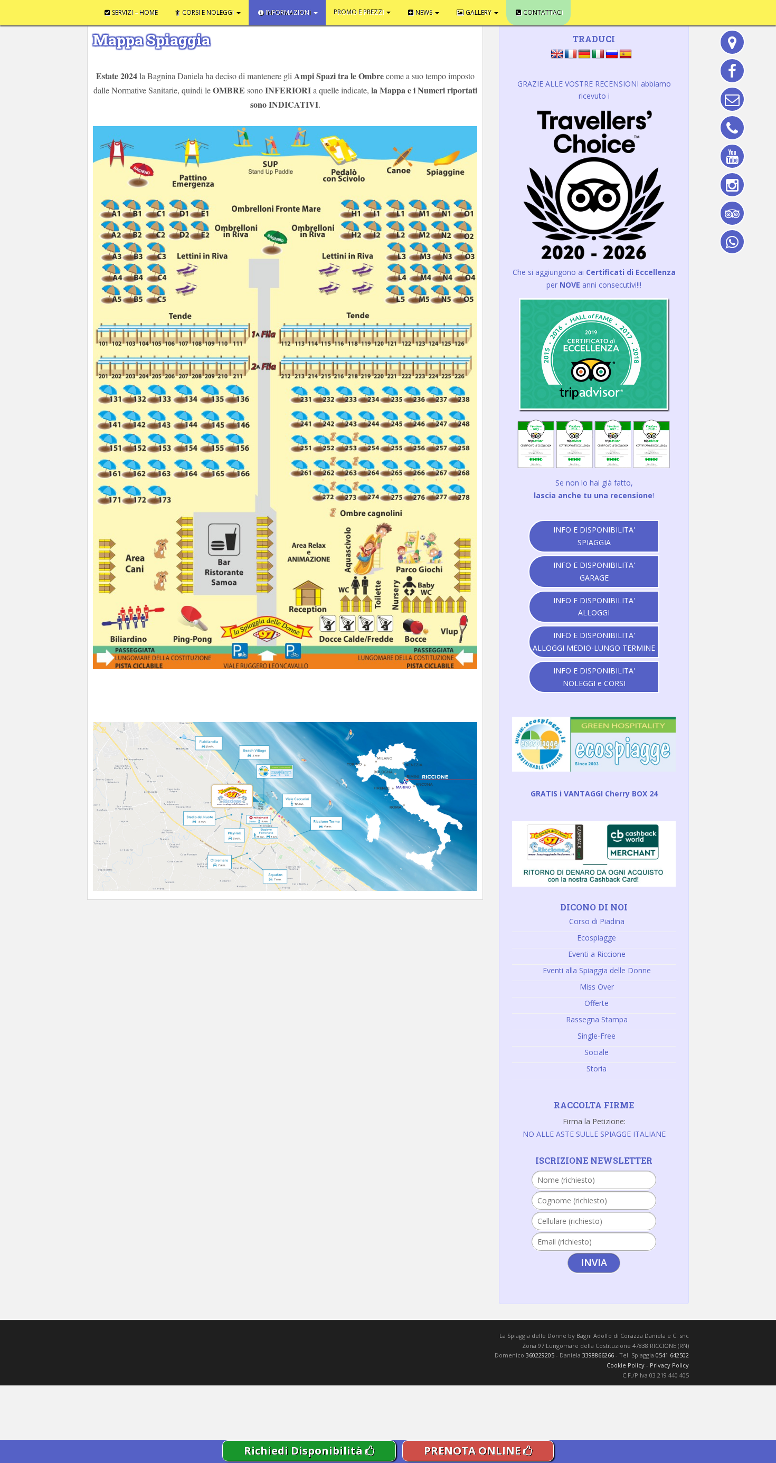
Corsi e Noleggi (182, 10)
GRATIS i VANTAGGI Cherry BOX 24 (594, 793)
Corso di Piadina (596, 921)
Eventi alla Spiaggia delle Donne (597, 970)
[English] (557, 54)
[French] (570, 54)
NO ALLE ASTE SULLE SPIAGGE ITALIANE (594, 1134)
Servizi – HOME (125, 10)
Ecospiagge (596, 938)
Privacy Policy (669, 1365)
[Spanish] (625, 54)
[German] (584, 54)
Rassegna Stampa (597, 1019)
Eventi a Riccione (597, 954)
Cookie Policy (626, 1365)
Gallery (386, 10)
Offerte (596, 1003)
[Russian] (611, 54)
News (348, 10)
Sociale (596, 1052)
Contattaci (431, 10)
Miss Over (597, 987)
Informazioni (245, 10)
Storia (596, 1068)
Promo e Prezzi (300, 10)
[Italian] (598, 54)
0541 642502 (672, 1355)
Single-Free (597, 1036)
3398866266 (598, 1355)
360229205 (540, 1355)
